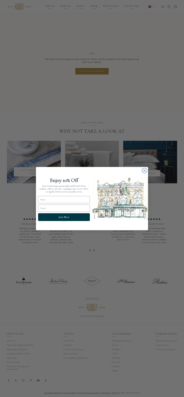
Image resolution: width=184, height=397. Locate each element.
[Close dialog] (144, 170)
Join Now (64, 217)
